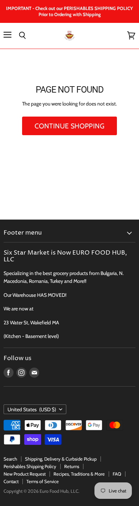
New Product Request (25, 474)
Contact (11, 481)
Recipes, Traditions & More (79, 474)
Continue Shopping (69, 126)
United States (31, 409)
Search (10, 459)
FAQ (117, 474)
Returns (71, 466)
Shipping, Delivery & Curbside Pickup (61, 459)
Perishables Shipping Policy (30, 466)
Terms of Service (42, 481)
